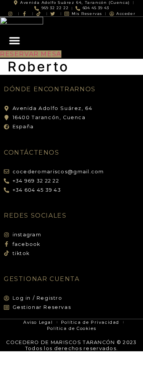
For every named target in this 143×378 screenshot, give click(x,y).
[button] (14, 40)
